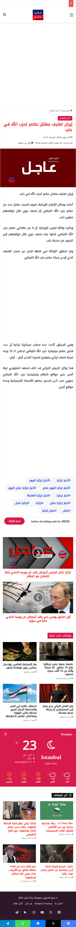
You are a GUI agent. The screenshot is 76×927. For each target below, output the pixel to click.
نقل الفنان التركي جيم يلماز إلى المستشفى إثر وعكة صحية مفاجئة (58, 709)
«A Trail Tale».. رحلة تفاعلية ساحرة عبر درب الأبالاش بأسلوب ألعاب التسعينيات (57, 827)
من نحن (28, 903)
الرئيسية (66, 110)
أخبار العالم (54, 110)
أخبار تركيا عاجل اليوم (21, 488)
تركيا (39, 503)
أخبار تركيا (63, 480)
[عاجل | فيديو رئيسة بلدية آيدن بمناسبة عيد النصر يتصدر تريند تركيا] (56, 853)
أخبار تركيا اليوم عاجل (56, 488)
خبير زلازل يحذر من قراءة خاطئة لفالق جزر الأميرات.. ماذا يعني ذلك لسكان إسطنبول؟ (22, 872)
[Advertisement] (38, 64)
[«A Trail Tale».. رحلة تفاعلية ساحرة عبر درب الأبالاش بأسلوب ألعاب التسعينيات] (56, 810)
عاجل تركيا (48, 510)
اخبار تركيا (63, 495)
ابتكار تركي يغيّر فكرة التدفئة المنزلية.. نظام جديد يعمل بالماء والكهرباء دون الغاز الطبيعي (19, 829)
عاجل (66, 510)
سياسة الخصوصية (43, 903)
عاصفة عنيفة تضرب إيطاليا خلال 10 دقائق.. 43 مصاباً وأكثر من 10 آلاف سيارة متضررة (58, 669)
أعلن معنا (18, 903)
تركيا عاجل (21, 503)
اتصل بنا (59, 903)
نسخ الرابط (14, 521)
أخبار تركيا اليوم (39, 480)
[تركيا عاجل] (38, 15)
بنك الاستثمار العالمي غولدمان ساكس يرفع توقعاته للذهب (20, 666)
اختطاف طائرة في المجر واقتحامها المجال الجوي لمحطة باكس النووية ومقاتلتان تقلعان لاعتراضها (21, 711)
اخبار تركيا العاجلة (38, 495)
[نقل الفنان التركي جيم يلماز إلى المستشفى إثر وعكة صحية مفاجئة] (56, 693)
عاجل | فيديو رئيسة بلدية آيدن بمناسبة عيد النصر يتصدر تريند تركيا (57, 870)
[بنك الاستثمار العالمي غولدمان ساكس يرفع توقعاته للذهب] (20, 651)
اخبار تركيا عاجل (59, 503)
